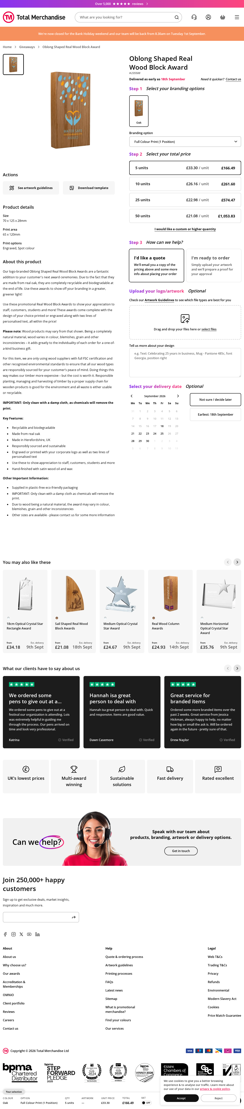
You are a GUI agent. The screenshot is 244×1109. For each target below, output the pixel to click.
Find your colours (118, 1020)
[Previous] (228, 562)
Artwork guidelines (119, 965)
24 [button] (154, 433)
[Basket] (222, 17)
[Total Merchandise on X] (21, 934)
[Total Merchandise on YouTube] (29, 934)
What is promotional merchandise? (120, 1009)
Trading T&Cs (217, 965)
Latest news (114, 990)
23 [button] (147, 433)
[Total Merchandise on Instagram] (13, 934)
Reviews (9, 1012)
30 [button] (147, 441)
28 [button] (132, 441)
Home (7, 47)
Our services (114, 1028)
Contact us (233, 79)
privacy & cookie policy (215, 1089)
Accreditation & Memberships (14, 984)
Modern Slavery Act (222, 999)
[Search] (176, 17)
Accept (181, 1098)
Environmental (218, 990)
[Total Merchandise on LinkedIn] (37, 934)
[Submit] (73, 917)
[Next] (237, 562)
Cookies (213, 1007)
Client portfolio (14, 1003)
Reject (219, 1098)
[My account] (208, 17)
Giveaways (27, 47)
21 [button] (132, 433)
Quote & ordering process (124, 957)
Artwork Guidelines (159, 300)
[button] (128, 17)
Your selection (14, 1091)
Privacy (213, 973)
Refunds (214, 982)
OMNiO (8, 995)
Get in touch (181, 851)
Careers (8, 1020)
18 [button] (162, 426)
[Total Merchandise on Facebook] (5, 934)
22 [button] (140, 433)
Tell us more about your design (151, 346)
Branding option (141, 133)
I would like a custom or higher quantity (185, 229)
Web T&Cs (215, 957)
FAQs (109, 982)
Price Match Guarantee (224, 1015)
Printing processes (118, 973)
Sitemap (111, 999)
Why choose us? (14, 965)
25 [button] (162, 433)
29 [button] (140, 441)
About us (9, 957)
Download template (93, 188)
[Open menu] (237, 17)
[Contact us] (194, 17)
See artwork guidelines (35, 188)
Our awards (11, 973)
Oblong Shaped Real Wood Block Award (71, 47)
